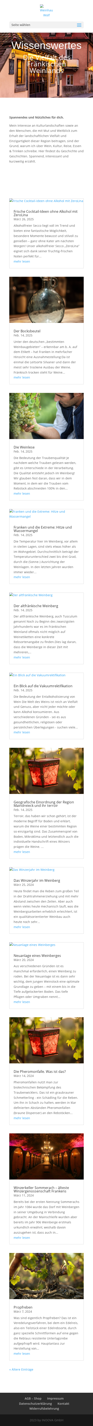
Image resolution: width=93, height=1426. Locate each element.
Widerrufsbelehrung (44, 1408)
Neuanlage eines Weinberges (37, 955)
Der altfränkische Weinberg (36, 606)
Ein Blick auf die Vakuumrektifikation (43, 686)
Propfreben (23, 1307)
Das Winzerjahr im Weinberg (37, 880)
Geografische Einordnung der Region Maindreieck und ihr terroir (44, 804)
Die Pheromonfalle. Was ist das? (40, 1071)
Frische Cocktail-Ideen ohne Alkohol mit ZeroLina (46, 213)
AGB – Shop (33, 1398)
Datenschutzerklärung (35, 1404)
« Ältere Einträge (21, 1369)
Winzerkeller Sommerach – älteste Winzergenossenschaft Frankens (41, 1189)
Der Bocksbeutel (27, 331)
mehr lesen (22, 261)
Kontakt (63, 1404)
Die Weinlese (24, 447)
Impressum (55, 1398)
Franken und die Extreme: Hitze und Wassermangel (43, 529)
